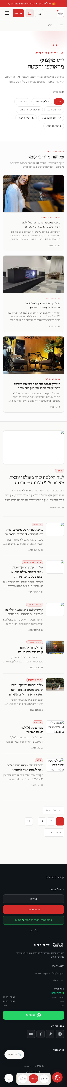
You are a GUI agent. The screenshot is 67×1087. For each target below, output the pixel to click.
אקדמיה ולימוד (26, 117)
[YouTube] (31, 1034)
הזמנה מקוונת (34, 909)
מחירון (33, 898)
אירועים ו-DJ (54, 109)
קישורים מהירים (55, 877)
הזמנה (34, 1078)
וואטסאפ (31, 1015)
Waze (55, 980)
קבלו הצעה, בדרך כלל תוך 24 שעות (33, 920)
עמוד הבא (54, 832)
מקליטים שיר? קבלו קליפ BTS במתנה (33, 3)
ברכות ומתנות (54, 125)
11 (28, 821)
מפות (62, 980)
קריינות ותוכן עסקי (51, 117)
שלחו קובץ (33, 930)
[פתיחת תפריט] (7, 13)
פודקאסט (22, 101)
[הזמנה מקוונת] (29, 13)
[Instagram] (60, 1034)
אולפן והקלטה (42, 101)
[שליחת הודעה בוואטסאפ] (57, 1077)
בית (61, 25)
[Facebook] (40, 1034)
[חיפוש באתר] (39, 13)
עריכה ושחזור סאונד (29, 109)
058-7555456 (58, 966)
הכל (59, 101)
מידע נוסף (58, 1049)
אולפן (23, 1078)
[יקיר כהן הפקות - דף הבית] (60, 13)
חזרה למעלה (31, 1072)
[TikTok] (50, 1034)
